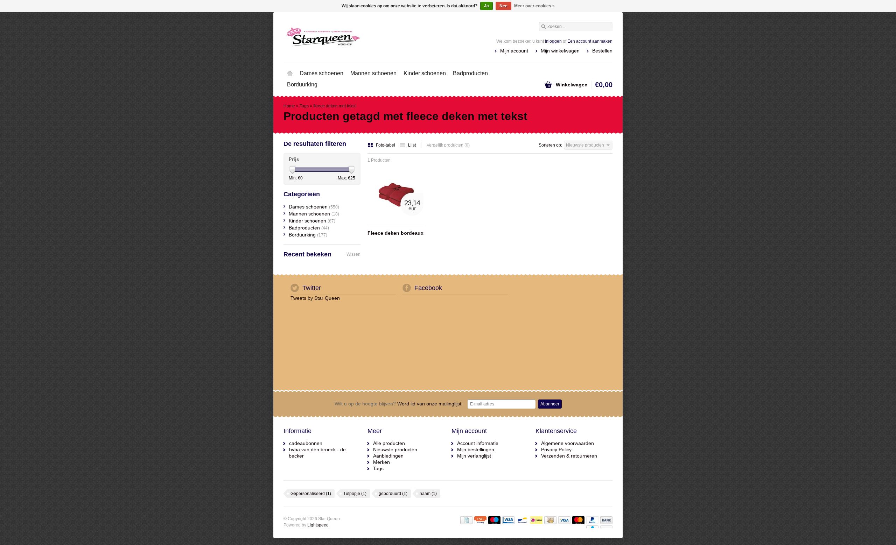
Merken (381, 462)
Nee (503, 5)
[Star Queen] (366, 37)
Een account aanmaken (589, 41)
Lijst (412, 145)
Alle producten (389, 443)
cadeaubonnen (305, 443)
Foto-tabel (386, 145)
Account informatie (477, 443)
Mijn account (514, 51)
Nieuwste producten (395, 449)
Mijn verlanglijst (474, 456)
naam (428, 493)
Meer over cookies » (534, 5)
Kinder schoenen (425, 73)
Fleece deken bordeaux (396, 233)
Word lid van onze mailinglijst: (399, 403)
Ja (486, 5)
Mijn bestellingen (475, 449)
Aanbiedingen (388, 456)
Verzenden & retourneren (569, 456)
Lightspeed (318, 525)
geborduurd (393, 493)
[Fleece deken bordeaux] (396, 223)
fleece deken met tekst (334, 106)
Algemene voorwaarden (567, 443)
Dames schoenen (321, 73)
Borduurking (302, 84)
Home (290, 73)
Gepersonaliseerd (310, 493)
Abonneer (549, 404)
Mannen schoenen (373, 73)
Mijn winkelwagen (560, 51)
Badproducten (470, 73)
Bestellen (602, 51)
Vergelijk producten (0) (448, 145)
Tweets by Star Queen (315, 298)
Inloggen (553, 41)
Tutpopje (354, 493)
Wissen (353, 254)
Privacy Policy (556, 449)
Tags (304, 106)
